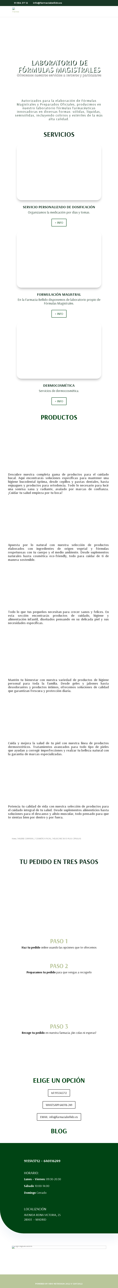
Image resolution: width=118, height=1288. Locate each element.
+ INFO (59, 222)
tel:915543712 (59, 1093)
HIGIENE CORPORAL (26, 838)
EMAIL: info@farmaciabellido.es (59, 1117)
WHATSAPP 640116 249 (59, 1105)
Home (14, 838)
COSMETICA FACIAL (43, 838)
